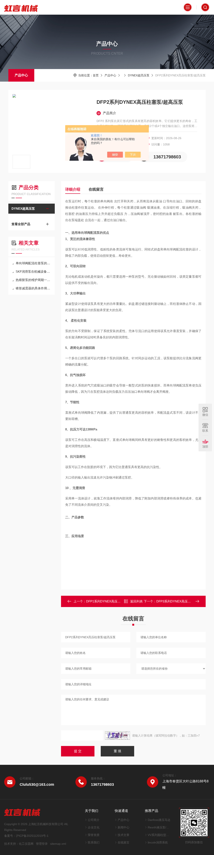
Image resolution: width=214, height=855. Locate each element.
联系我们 (93, 842)
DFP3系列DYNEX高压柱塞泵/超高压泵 (183, 601)
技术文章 (123, 835)
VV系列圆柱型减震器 (159, 835)
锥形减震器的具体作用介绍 (34, 288)
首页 (96, 75)
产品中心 (21, 75)
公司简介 (93, 820)
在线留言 (96, 189)
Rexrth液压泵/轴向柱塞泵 (159, 827)
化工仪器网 (26, 843)
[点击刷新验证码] (117, 735)
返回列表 (136, 601)
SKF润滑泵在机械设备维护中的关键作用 (34, 271)
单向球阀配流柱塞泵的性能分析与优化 (34, 263)
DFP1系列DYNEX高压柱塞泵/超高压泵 (113, 601)
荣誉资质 (93, 835)
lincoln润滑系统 (158, 842)
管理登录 (42, 843)
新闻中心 (123, 827)
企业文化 (93, 827)
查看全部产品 (20, 224)
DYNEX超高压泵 (138, 75)
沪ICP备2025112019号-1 (32, 835)
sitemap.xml (58, 843)
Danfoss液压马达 (159, 820)
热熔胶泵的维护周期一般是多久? (34, 280)
